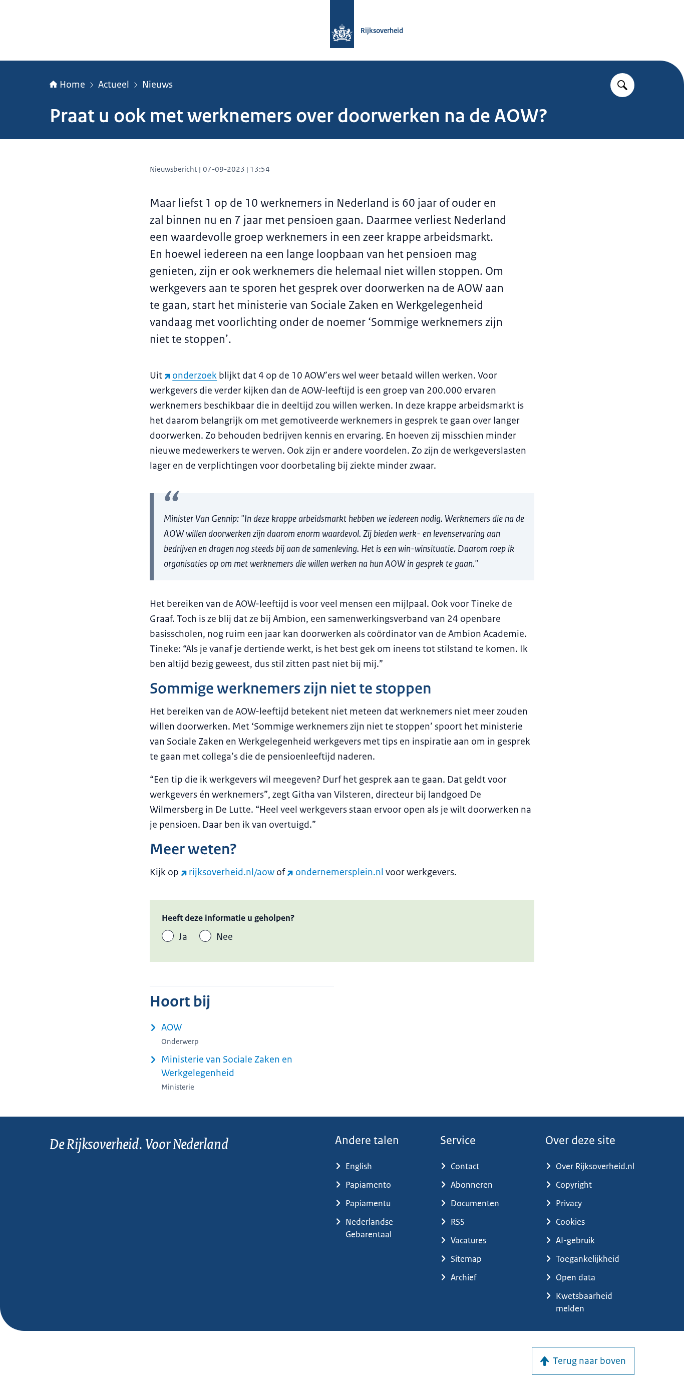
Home (72, 85)
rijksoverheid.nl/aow (231, 872)
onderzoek (194, 376)
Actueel (113, 85)
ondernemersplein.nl (339, 872)
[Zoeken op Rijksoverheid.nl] (622, 85)
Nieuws (157, 85)
